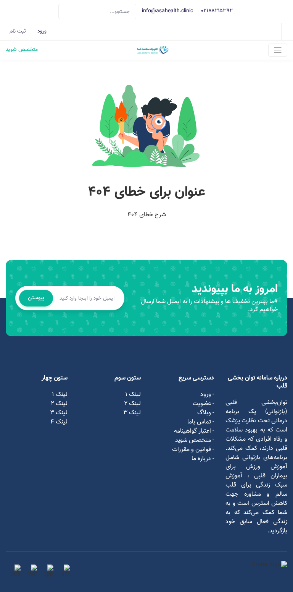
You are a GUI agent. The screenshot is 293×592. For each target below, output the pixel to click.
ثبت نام (18, 31)
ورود (42, 31)
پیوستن (36, 298)
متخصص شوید (22, 50)
